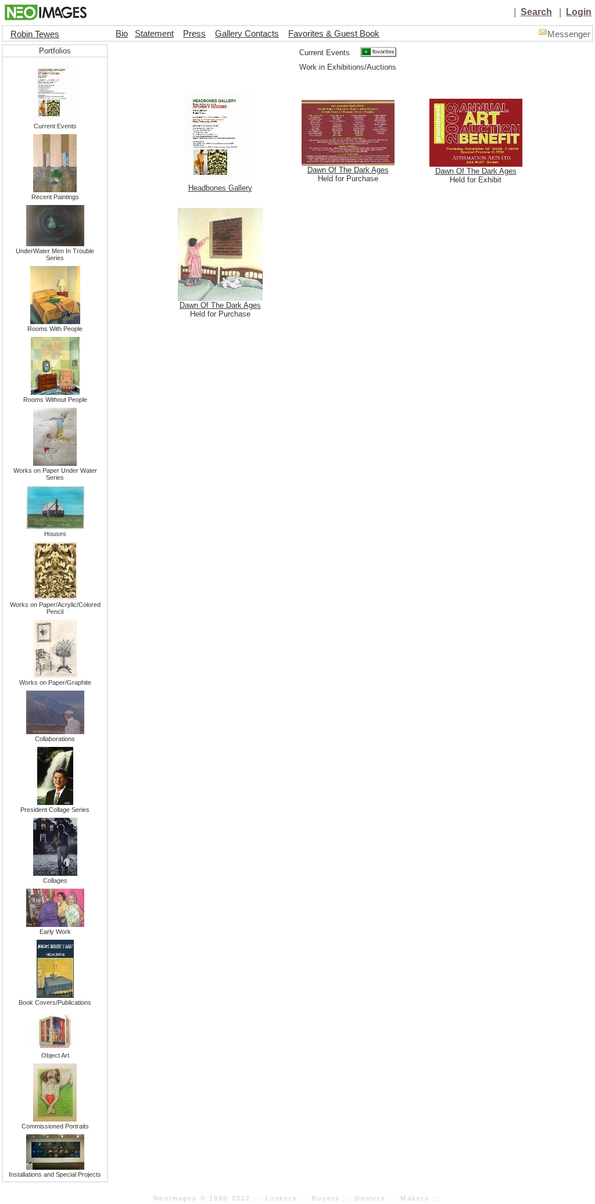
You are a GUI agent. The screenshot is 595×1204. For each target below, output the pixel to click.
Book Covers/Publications (55, 1002)
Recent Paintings (55, 196)
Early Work (55, 931)
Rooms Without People (55, 399)
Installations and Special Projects (55, 1174)
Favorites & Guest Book (333, 33)
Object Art (55, 1055)
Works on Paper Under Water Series (55, 474)
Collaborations (55, 738)
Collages (55, 880)
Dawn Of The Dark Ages (348, 170)
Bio (122, 33)
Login (579, 12)
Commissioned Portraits (55, 1126)
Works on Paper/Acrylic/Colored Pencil (55, 608)
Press (194, 33)
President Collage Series (54, 809)
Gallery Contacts (247, 33)
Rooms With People (55, 328)
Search (536, 12)
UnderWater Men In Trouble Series (55, 254)
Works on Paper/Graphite (55, 682)
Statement (154, 33)
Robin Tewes (34, 34)
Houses (55, 533)
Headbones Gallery (220, 188)
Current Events (55, 126)
